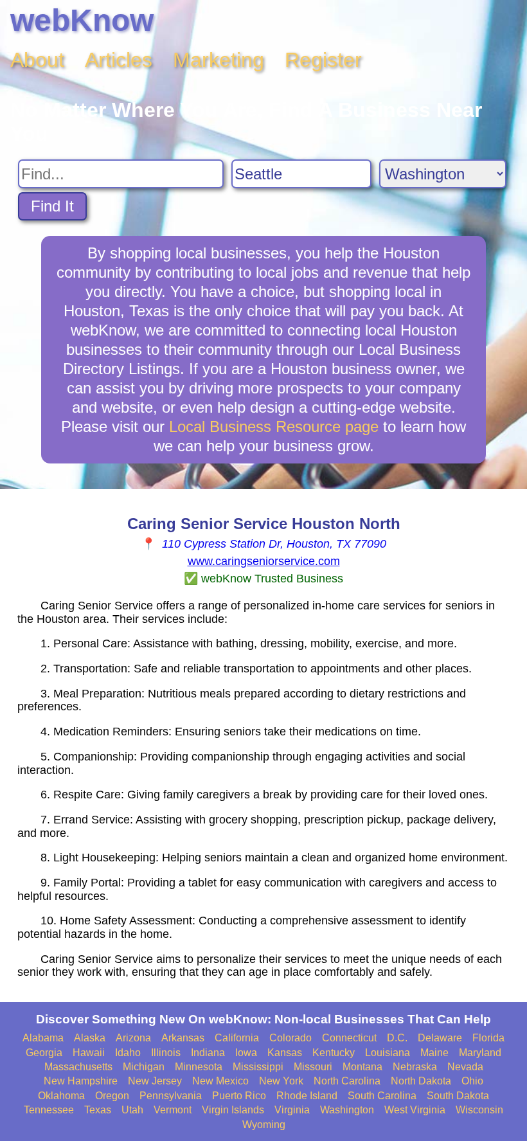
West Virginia (414, 1109)
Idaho (128, 1052)
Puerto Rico (239, 1095)
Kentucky (333, 1052)
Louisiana (387, 1052)
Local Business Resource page (274, 426)
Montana (362, 1066)
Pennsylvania (170, 1095)
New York (281, 1080)
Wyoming (263, 1124)
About (37, 59)
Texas (97, 1109)
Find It (52, 206)
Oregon (112, 1095)
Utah (132, 1109)
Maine (434, 1052)
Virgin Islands (233, 1109)
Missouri (313, 1066)
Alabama (43, 1037)
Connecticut (349, 1037)
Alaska (89, 1037)
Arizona (133, 1037)
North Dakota (421, 1080)
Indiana (208, 1052)
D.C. (397, 1037)
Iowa (246, 1052)
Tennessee (49, 1109)
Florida (488, 1037)
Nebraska (415, 1066)
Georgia (44, 1052)
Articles (118, 59)
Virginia (292, 1109)
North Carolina (347, 1080)
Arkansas (182, 1037)
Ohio (472, 1080)
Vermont (173, 1109)
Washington (347, 1109)
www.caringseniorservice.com (264, 561)
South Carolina (382, 1095)
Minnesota (198, 1066)
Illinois (166, 1052)
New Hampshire (81, 1080)
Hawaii (89, 1052)
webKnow (82, 20)
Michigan (144, 1066)
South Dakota (458, 1095)
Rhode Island (306, 1095)
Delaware (440, 1037)
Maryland (480, 1052)
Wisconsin (479, 1109)
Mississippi (258, 1066)
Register (323, 59)
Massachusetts (78, 1066)
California (237, 1037)
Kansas (284, 1052)
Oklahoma (61, 1095)
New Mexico (220, 1080)
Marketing (218, 59)
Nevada (465, 1066)
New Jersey (155, 1080)
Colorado (290, 1037)
